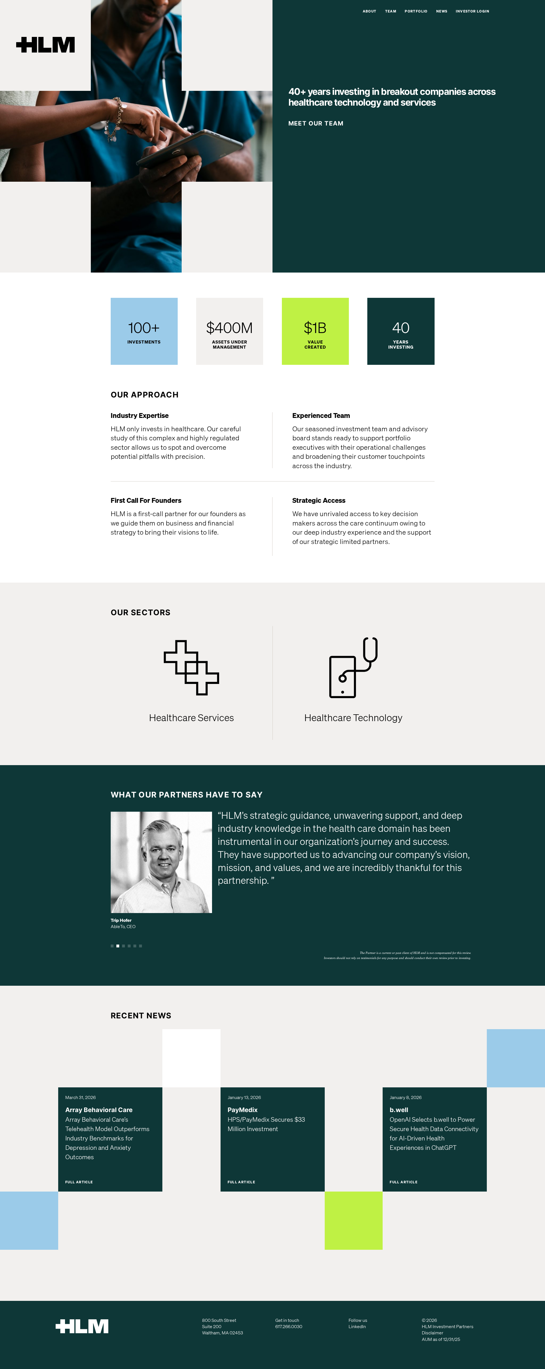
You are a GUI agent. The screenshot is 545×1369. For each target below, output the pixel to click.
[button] (112, 946)
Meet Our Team (316, 123)
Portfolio (416, 11)
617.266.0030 (288, 1327)
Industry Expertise (140, 415)
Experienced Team (321, 415)
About (370, 11)
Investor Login (472, 11)
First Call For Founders (146, 500)
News (442, 11)
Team (391, 11)
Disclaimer (432, 1333)
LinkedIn (357, 1327)
